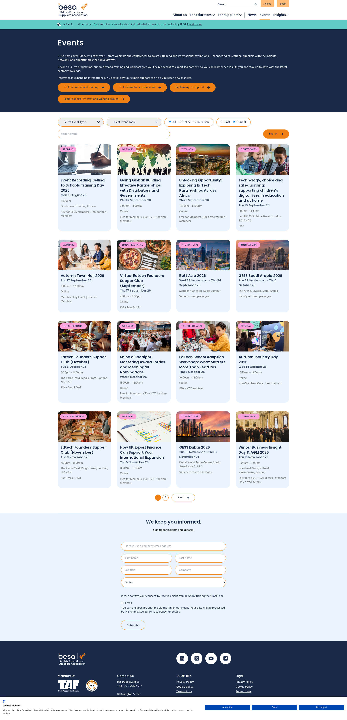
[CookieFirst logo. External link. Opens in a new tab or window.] (4, 701)
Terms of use (184, 691)
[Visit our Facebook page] (225, 658)
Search (273, 134)
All (174, 122)
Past (227, 122)
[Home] (73, 10)
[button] (213, 15)
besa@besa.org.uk (128, 682)
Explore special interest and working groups (91, 99)
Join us (267, 4)
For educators (201, 15)
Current (241, 122)
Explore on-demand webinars (137, 87)
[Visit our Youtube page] (211, 658)
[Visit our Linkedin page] (182, 658)
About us (179, 15)
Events (265, 15)
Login (283, 4)
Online (187, 122)
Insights (279, 15)
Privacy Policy (158, 612)
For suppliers (228, 15)
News (252, 15)
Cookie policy (184, 687)
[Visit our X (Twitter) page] (196, 658)
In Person (203, 122)
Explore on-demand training (81, 87)
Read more (194, 24)
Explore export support (189, 87)
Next (180, 497)
